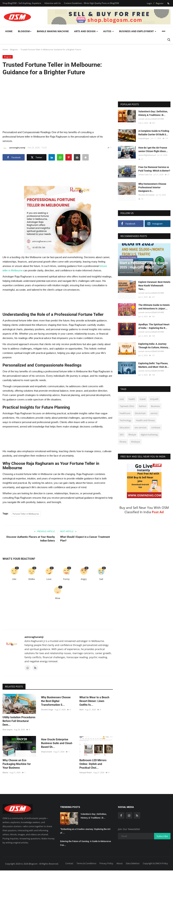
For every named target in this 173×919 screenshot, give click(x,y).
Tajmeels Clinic (127, 406)
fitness (123, 441)
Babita (5, 772)
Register (160, 3)
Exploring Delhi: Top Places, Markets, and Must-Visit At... (153, 365)
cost (122, 399)
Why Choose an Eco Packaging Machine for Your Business (17, 764)
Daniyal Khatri (85, 772)
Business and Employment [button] (136, 31)
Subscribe (162, 836)
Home (9, 31)
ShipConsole (46, 751)
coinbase (155, 427)
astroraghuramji (17, 147)
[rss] (137, 815)
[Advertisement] (58, 102)
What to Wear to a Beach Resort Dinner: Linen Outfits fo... (94, 701)
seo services (140, 427)
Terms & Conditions (86, 863)
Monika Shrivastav (146, 195)
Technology (125, 420)
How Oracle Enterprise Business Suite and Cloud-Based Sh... (57, 743)
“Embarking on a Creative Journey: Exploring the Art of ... (85, 831)
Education (125, 427)
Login (149, 3)
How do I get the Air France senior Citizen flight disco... (153, 149)
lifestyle (132, 434)
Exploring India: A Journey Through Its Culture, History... (154, 346)
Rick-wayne (8, 729)
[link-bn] (108, 16)
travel (142, 399)
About (119, 863)
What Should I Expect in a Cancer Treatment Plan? (85, 538)
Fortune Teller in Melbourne (26, 513)
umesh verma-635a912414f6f (151, 119)
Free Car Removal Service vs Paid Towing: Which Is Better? (154, 169)
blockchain (140, 413)
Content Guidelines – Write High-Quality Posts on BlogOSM (91, 3)
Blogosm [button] (24, 31)
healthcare (125, 413)
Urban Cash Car (145, 174)
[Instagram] (129, 815)
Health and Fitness (145, 420)
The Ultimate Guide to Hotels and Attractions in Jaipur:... (154, 307)
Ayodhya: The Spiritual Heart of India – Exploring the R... (153, 326)
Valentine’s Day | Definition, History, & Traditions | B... (153, 113)
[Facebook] (121, 815)
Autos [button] (107, 31)
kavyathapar (143, 138)
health (132, 399)
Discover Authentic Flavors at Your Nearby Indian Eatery (30, 538)
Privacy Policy (106, 863)
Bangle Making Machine (53, 31)
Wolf (81, 709)
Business (155, 406)
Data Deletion (133, 863)
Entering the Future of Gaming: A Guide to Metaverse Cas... (85, 843)
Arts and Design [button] (85, 31)
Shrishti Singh (47, 709)
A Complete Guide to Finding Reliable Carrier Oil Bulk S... (153, 133)
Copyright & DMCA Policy (155, 863)
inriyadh (154, 399)
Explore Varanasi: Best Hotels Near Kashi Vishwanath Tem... (154, 285)
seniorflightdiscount (147, 155)
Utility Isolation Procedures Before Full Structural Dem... (19, 721)
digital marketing (149, 434)
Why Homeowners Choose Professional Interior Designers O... (152, 187)
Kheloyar (135, 441)
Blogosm (14, 49)
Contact (69, 863)
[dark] (168, 3)
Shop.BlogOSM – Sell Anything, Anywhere (22, 3)
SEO (122, 434)
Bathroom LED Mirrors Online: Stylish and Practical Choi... (92, 764)
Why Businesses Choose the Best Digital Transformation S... (56, 701)
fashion (142, 406)
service (154, 413)
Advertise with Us (52, 3)
